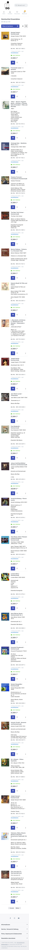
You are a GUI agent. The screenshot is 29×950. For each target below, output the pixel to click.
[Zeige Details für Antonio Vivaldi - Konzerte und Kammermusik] (5, 726)
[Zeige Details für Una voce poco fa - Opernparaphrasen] (5, 875)
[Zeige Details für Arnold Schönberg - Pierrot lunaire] (5, 502)
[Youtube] (18, 918)
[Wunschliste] (17, 63)
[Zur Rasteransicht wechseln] (22, 26)
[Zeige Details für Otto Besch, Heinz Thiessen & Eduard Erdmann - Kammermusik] (5, 540)
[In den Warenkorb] (13, 63)
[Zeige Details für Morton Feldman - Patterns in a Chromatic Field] (5, 252)
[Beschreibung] (26, 63)
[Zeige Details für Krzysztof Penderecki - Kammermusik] (5, 650)
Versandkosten (14, 52)
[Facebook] (10, 918)
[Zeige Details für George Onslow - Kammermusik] (5, 36)
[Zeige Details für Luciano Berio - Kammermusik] (5, 577)
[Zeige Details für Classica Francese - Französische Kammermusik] (5, 180)
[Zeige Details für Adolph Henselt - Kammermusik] (5, 799)
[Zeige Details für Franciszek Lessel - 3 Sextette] (5, 71)
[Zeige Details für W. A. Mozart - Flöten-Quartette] (5, 762)
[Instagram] (14, 918)
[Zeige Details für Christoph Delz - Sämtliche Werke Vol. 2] (5, 146)
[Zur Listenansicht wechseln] (26, 26)
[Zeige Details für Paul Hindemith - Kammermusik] (5, 429)
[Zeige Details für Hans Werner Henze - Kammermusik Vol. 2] (5, 617)
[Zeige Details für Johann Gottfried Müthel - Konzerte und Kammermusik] (5, 466)
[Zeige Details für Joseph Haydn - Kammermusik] (5, 362)
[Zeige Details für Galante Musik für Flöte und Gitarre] (5, 286)
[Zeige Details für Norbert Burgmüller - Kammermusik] (5, 687)
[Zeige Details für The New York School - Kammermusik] (5, 215)
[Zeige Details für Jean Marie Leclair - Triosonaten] (5, 397)
